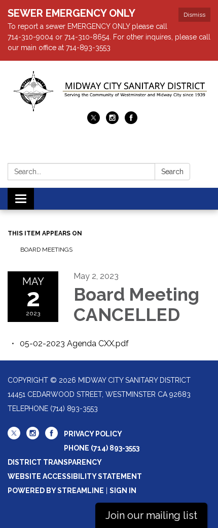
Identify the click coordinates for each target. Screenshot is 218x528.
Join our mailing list (151, 515)
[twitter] (93, 121)
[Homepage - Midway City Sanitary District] (109, 91)
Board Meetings (46, 249)
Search (172, 172)
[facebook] (131, 121)
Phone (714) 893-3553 (101, 448)
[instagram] (112, 121)
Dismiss (194, 14)
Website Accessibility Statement (75, 476)
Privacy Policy (93, 434)
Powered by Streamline (56, 490)
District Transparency (55, 462)
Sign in (123, 490)
